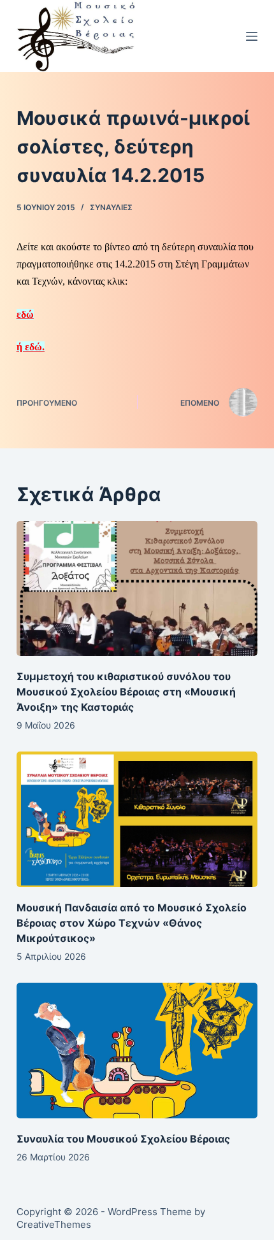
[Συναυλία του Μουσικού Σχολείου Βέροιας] (137, 1050)
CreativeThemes (54, 1224)
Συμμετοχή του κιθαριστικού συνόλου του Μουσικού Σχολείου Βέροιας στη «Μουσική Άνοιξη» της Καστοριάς (126, 691)
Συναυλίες (111, 207)
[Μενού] (251, 36)
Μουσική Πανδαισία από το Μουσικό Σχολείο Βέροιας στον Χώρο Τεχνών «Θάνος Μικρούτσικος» (132, 922)
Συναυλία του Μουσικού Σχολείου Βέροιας (123, 1138)
